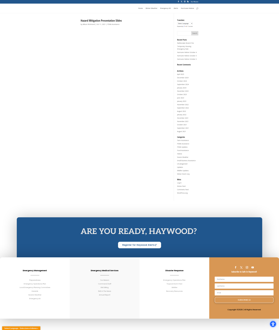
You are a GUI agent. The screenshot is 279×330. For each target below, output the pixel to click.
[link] (235, 267)
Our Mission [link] (194, 2)
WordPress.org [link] (182, 193)
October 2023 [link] (182, 94)
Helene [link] (179, 154)
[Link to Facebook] (178, 2)
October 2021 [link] (182, 125)
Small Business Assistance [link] (186, 160)
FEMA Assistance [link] (113, 24)
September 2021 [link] (183, 128)
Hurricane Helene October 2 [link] (187, 59)
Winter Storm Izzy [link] (183, 174)
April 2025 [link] (180, 74)
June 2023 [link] (180, 98)
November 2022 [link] (183, 105)
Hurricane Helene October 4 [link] (187, 52)
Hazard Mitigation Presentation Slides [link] (101, 20)
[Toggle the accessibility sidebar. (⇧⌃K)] (273, 324)
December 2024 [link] (182, 78)
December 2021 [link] (182, 118)
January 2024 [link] (181, 88)
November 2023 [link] (183, 91)
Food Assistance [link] (183, 150)
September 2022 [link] (183, 108)
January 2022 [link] (181, 115)
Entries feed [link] (181, 186)
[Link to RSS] (188, 2)
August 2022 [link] (181, 111)
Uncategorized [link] (182, 164)
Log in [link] (179, 183)
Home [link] (140, 8)
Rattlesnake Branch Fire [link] (185, 43)
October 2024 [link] (182, 81)
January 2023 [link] (181, 101)
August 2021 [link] (181, 131)
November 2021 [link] (183, 121)
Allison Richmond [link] (89, 24)
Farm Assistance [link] (183, 140)
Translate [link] (190, 26)
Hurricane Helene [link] (187, 8)
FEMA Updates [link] (182, 147)
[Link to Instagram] (184, 2)
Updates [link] (180, 167)
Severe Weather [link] (182, 157)
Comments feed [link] (183, 190)
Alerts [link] (176, 8)
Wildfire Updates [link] (183, 171)
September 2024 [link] (183, 84)
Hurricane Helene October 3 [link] (187, 56)
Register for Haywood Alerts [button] (138, 244)
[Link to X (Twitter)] (181, 2)
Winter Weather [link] (151, 8)
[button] (194, 33)
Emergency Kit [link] (165, 8)
